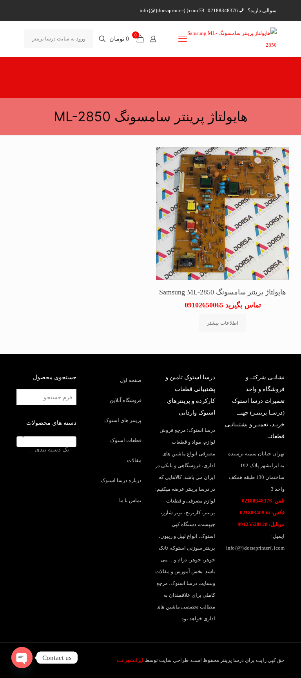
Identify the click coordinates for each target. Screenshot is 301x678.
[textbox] (46, 449)
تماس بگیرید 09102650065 (223, 305)
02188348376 (223, 10)
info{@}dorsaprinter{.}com (169, 10)
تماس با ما (130, 500)
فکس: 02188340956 (262, 512)
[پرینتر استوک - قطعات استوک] (228, 39)
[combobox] (46, 441)
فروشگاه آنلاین (125, 400)
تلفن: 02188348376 (263, 501)
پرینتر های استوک (122, 420)
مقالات (134, 460)
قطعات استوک (125, 440)
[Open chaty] (22, 657)
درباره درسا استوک (121, 480)
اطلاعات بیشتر (222, 323)
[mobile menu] (182, 39)
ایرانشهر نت (130, 660)
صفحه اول (130, 380)
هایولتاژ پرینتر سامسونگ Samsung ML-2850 (222, 292)
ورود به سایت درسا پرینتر (58, 39)
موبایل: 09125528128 (261, 524)
